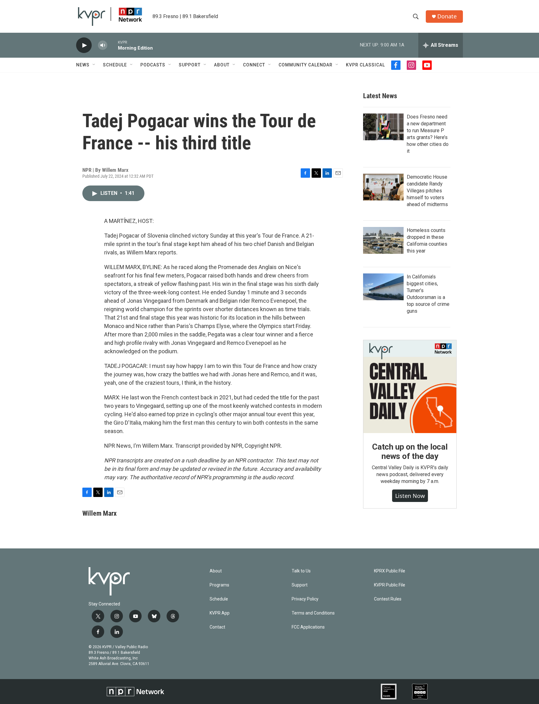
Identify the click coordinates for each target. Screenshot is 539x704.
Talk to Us (301, 571)
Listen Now (410, 495)
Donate (447, 16)
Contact (217, 627)
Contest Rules (387, 599)
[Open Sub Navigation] (94, 64)
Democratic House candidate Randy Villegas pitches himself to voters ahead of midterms (427, 190)
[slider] (113, 45)
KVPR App (220, 613)
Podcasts (152, 64)
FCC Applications (308, 627)
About (222, 64)
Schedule (115, 64)
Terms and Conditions (313, 613)
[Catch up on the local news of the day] (409, 386)
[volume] (102, 45)
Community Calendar (306, 64)
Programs (219, 585)
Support (190, 64)
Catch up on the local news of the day (410, 451)
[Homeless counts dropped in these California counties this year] (383, 240)
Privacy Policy (305, 599)
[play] (84, 45)
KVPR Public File (389, 585)
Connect (254, 64)
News (83, 64)
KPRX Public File (389, 571)
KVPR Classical (365, 64)
